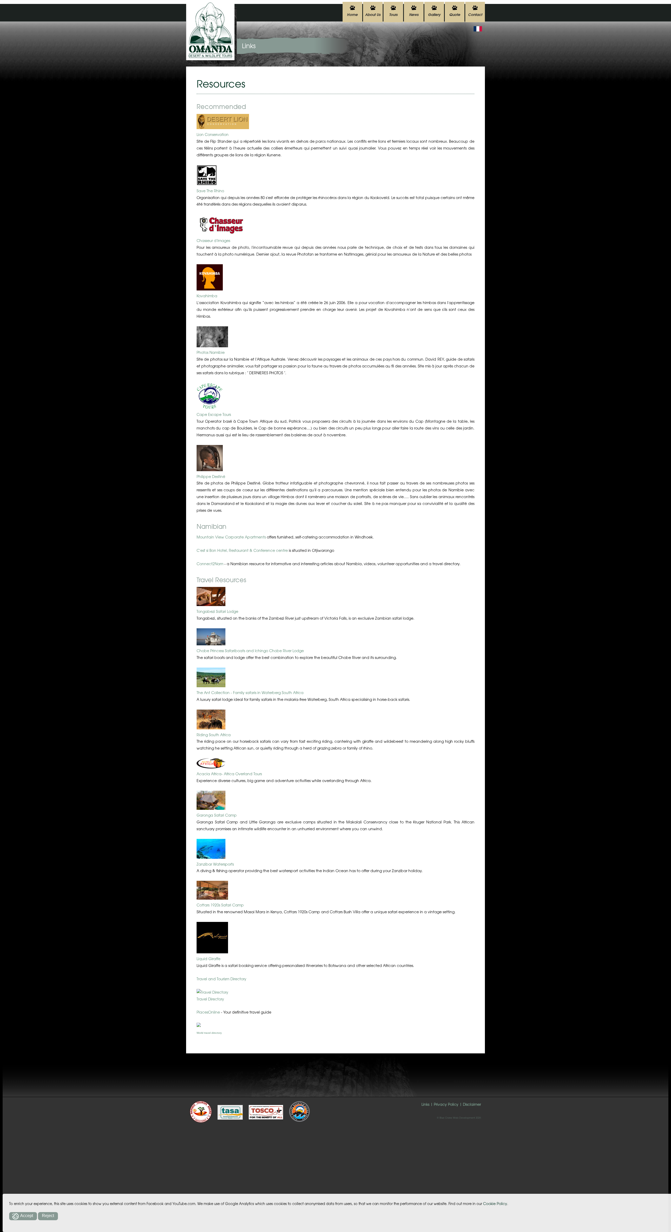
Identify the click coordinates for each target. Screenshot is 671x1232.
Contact (475, 14)
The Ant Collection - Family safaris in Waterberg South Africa (250, 692)
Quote (454, 14)
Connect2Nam (210, 563)
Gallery (434, 14)
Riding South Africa (214, 734)
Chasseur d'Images (213, 240)
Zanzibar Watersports (215, 864)
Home (352, 14)
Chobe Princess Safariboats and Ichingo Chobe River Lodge (250, 650)
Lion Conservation (213, 134)
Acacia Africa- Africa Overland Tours (229, 773)
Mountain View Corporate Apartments (231, 537)
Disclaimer (472, 1104)
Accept (26, 1215)
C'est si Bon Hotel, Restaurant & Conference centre (242, 550)
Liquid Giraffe (208, 958)
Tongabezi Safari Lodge (217, 611)
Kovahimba (207, 295)
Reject (48, 1215)
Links (425, 1104)
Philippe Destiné (211, 476)
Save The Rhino (210, 190)
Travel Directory (210, 999)
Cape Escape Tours (214, 414)
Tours (393, 14)
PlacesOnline (208, 1012)
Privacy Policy (446, 1104)
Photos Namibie (211, 352)
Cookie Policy (495, 1203)
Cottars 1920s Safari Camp (220, 905)
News (414, 14)
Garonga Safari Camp (217, 815)
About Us (373, 14)
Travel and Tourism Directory (221, 978)
